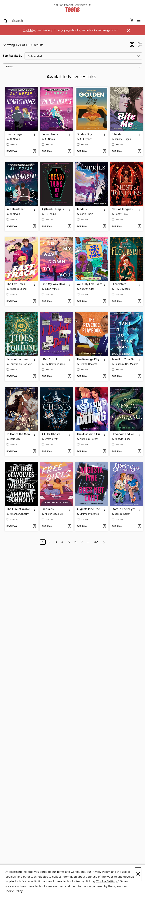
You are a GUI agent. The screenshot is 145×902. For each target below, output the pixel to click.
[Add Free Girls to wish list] (69, 526)
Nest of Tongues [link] (122, 209)
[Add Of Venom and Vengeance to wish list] (139, 451)
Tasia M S (15, 439)
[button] (132, 46)
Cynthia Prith (51, 439)
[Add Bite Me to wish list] (139, 151)
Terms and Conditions (71, 872)
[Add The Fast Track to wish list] (34, 301)
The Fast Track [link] (15, 284)
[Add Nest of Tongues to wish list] (139, 226)
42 (96, 542)
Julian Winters (52, 288)
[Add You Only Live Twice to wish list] (104, 301)
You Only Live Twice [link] (89, 284)
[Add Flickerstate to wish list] (139, 301)
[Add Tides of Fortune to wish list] (34, 376)
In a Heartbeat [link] (15, 209)
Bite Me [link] (116, 134)
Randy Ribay (121, 214)
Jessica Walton (122, 513)
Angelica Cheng (18, 288)
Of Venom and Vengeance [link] (125, 434)
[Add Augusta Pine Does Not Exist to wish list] (104, 526)
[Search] (5, 21)
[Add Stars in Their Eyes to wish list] (139, 526)
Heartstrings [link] (14, 134)
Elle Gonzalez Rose (55, 364)
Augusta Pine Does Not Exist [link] (90, 509)
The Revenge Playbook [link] (90, 359)
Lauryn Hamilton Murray (22, 364)
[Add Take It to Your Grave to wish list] (139, 376)
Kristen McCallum (54, 513)
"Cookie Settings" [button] (107, 881)
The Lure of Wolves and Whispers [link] (19, 509)
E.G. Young (50, 214)
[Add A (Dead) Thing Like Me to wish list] (69, 226)
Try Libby (29, 30)
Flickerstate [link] (119, 284)
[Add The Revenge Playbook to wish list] (104, 376)
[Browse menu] (138, 20)
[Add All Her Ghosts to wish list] (69, 451)
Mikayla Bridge (122, 439)
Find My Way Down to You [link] (55, 284)
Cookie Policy (13, 891)
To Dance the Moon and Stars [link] (19, 434)
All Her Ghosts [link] (51, 434)
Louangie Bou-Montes (126, 364)
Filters (9, 66)
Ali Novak (15, 139)
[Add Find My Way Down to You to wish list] (69, 301)
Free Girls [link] (48, 509)
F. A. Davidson (122, 288)
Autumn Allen (87, 288)
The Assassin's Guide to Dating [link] (90, 434)
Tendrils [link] (82, 209)
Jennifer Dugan (123, 139)
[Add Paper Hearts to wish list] (69, 151)
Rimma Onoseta (88, 364)
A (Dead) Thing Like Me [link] (55, 209)
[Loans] (130, 21)
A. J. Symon (86, 139)
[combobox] (65, 20)
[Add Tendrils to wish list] (104, 226)
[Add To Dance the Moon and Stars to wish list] (34, 451)
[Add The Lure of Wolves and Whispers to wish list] (34, 526)
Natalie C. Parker (89, 439)
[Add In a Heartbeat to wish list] (34, 226)
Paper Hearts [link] (50, 134)
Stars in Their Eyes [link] (123, 509)
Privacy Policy (101, 872)
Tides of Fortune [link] (17, 359)
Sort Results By (12, 56)
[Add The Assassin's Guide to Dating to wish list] (104, 451)
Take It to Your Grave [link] (125, 359)
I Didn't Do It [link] (50, 359)
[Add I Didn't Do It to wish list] (69, 376)
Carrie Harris (86, 214)
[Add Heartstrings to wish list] (34, 151)
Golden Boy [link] (84, 134)
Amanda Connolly (19, 513)
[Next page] (104, 542)
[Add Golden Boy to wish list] (104, 151)
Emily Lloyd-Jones (89, 513)
